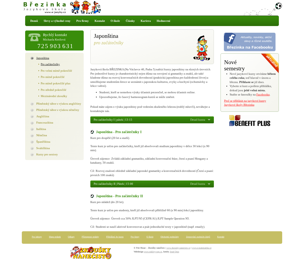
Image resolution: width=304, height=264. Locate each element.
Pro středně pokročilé (53, 89)
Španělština (43, 141)
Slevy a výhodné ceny (57, 20)
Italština (41, 129)
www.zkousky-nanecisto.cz (178, 248)
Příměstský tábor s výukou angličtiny (58, 103)
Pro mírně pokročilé (53, 77)
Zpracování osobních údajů (198, 237)
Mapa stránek (55, 237)
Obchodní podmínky (169, 237)
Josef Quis (174, 251)
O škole (115, 20)
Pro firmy (82, 20)
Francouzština (44, 122)
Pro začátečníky (50, 64)
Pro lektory (37, 237)
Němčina (41, 135)
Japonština (42, 58)
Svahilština (43, 148)
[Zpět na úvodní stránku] (152, 8)
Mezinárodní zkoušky (54, 96)
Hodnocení (163, 20)
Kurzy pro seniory (47, 154)
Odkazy (71, 237)
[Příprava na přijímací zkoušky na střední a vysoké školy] (91, 253)
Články (130, 20)
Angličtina (42, 116)
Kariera (146, 20)
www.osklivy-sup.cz (153, 251)
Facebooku (263, 94)
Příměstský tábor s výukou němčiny (57, 110)
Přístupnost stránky (90, 237)
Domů (34, 20)
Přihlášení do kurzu (115, 237)
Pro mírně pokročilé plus (55, 83)
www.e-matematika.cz (201, 248)
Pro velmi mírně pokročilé (56, 70)
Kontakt (100, 20)
